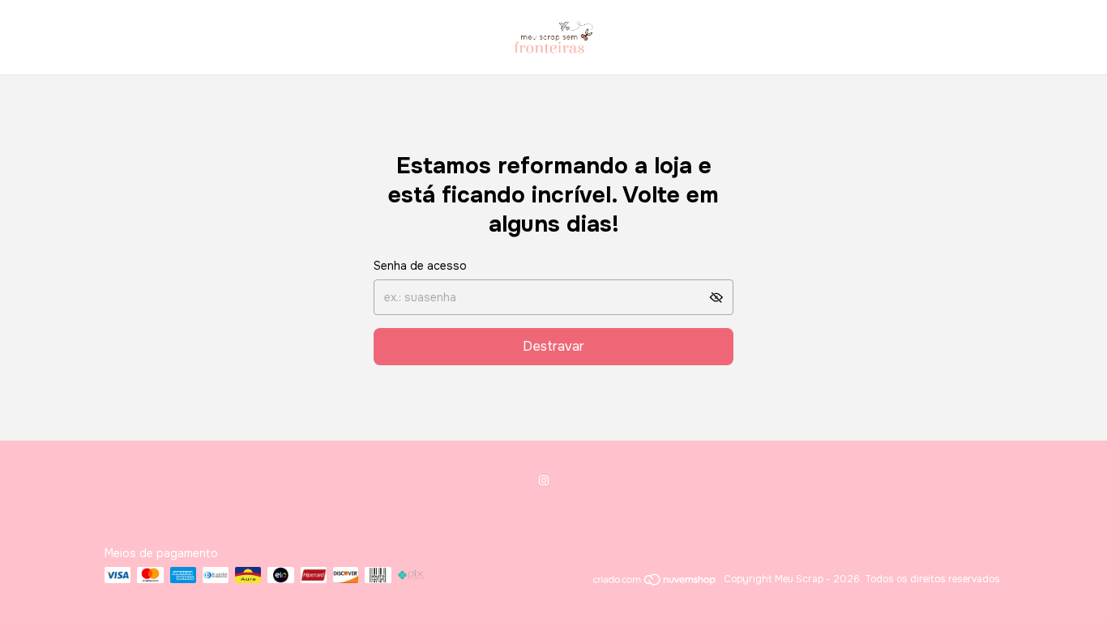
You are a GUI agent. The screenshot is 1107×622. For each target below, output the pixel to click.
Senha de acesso (420, 265)
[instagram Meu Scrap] (543, 480)
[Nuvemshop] (655, 583)
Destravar (553, 346)
